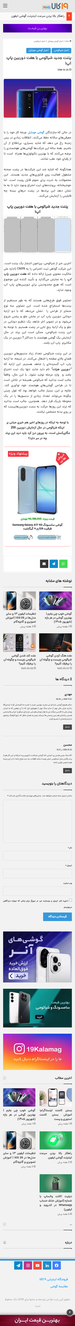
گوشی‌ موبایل (36, 132)
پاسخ (67, 727)
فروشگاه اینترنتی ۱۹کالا (53, 1279)
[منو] (5, 7)
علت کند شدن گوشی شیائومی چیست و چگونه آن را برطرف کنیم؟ (20, 660)
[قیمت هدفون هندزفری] (37, 28)
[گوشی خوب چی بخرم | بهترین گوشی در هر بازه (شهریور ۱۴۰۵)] (55, 600)
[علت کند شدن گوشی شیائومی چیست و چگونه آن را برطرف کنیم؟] (19, 642)
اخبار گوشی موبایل (55, 41)
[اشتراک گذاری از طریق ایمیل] (44, 564)
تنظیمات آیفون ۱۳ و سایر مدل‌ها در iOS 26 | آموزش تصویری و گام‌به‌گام (21, 618)
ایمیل (68, 865)
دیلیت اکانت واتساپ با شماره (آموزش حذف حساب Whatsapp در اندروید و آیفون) (56, 1203)
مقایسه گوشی (59, 1286)
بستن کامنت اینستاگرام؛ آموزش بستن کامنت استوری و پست (56, 1115)
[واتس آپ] (63, 564)
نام (70, 848)
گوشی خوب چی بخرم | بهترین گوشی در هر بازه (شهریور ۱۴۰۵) (58, 618)
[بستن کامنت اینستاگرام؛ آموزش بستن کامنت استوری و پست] (56, 1097)
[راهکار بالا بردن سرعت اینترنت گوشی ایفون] (56, 1140)
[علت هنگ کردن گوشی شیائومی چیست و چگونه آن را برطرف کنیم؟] (55, 642)
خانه (67, 41)
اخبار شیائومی (39, 41)
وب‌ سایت (67, 883)
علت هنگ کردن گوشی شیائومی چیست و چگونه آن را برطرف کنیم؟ (56, 660)
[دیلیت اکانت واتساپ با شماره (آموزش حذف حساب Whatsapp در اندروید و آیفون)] (56, 1183)
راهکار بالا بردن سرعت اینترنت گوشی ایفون (37, 16)
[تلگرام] (54, 564)
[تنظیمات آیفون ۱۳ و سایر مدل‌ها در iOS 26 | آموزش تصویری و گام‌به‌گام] (19, 600)
